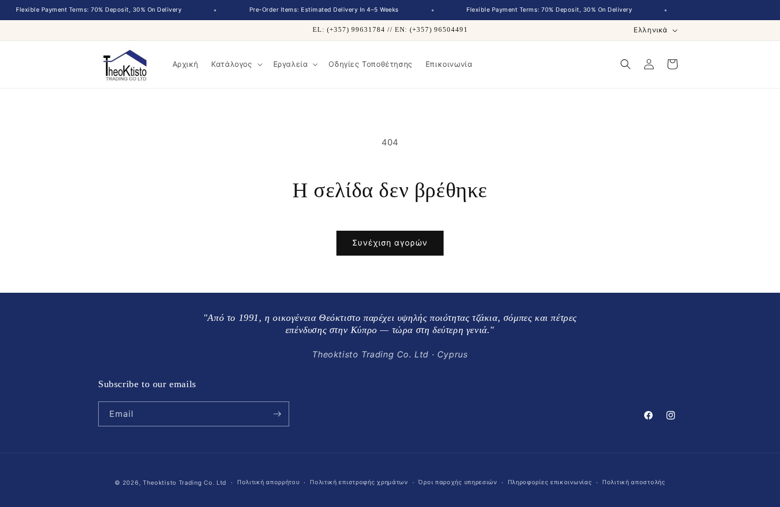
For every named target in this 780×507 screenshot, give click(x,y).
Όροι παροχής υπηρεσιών (457, 482)
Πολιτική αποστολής (633, 482)
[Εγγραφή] (277, 413)
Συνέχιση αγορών (390, 243)
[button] (235, 64)
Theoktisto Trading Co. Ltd (185, 482)
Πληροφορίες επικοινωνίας (550, 482)
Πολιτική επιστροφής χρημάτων (359, 482)
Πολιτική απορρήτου (268, 482)
